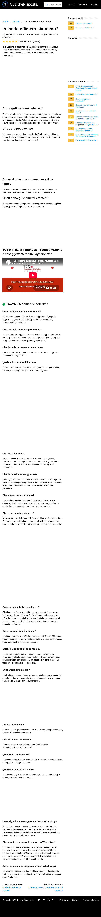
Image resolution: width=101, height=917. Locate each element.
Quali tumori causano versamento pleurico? (84, 129)
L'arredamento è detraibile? (86, 140)
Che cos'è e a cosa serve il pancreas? (86, 106)
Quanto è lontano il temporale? (83, 100)
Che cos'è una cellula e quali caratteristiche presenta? (87, 118)
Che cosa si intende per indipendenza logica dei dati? (87, 124)
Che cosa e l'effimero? (84, 28)
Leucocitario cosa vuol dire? (86, 94)
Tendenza (82, 5)
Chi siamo (64, 900)
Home (5, 21)
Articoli (71, 5)
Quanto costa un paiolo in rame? (86, 112)
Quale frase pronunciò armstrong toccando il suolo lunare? (86, 88)
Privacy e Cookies (91, 900)
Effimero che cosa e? (84, 23)
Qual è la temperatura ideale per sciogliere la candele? (87, 135)
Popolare (95, 5)
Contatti (75, 900)
